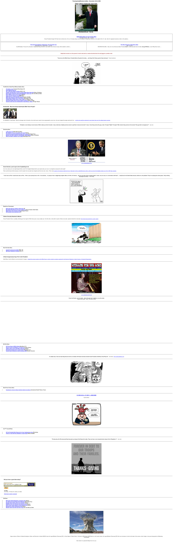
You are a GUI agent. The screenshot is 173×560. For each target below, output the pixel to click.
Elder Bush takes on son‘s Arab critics (86, 36)
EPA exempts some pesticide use (13, 212)
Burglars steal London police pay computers (15, 502)
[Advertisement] (86, 322)
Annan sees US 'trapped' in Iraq (12, 95)
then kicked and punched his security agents (89, 218)
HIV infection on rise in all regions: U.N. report (15, 132)
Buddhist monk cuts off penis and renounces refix (16, 504)
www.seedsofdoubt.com (86, 163)
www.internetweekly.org (86, 294)
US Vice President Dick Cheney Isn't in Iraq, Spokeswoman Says (19, 432)
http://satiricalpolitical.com (119, 356)
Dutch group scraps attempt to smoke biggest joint (16, 505)
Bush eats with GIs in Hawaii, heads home (15, 208)
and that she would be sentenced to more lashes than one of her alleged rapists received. (92, 120)
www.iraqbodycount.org (11, 90)
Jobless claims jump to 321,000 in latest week (15, 348)
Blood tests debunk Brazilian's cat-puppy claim (16, 500)
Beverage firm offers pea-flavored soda (14, 506)
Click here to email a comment (10, 493)
